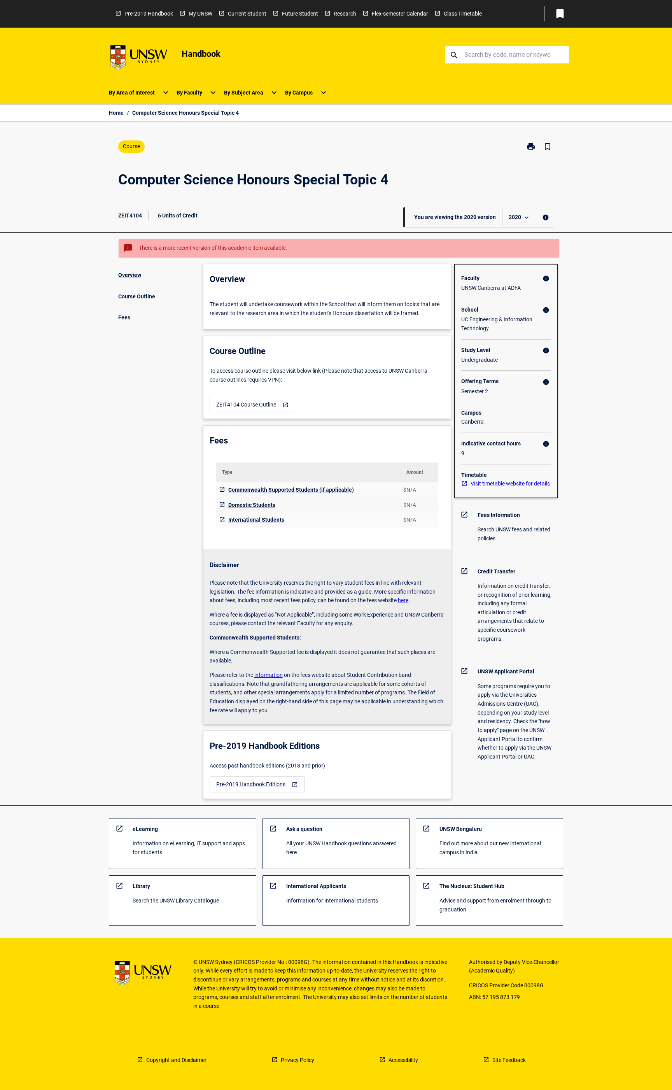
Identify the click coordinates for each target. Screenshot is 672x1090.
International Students (256, 520)
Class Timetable (463, 14)
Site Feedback (509, 1060)
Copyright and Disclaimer (176, 1060)
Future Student (300, 14)
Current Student (247, 14)
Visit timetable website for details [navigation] (510, 483)
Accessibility (403, 1060)
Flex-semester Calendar (400, 14)
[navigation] (252, 405)
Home (116, 113)
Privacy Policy (297, 1060)
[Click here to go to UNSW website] (138, 58)
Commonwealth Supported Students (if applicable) (291, 490)
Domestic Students (251, 505)
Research (345, 14)
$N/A (409, 490)
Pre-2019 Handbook (148, 14)
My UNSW (200, 14)
